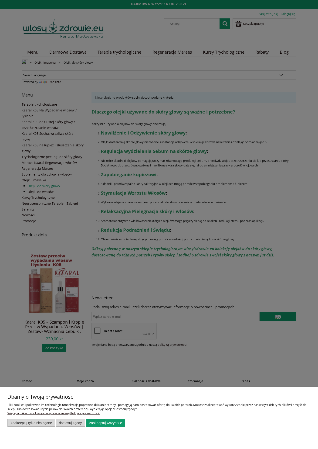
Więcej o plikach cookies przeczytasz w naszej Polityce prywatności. (53, 413)
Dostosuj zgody (70, 423)
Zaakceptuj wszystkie (105, 423)
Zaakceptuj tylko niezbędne (31, 423)
